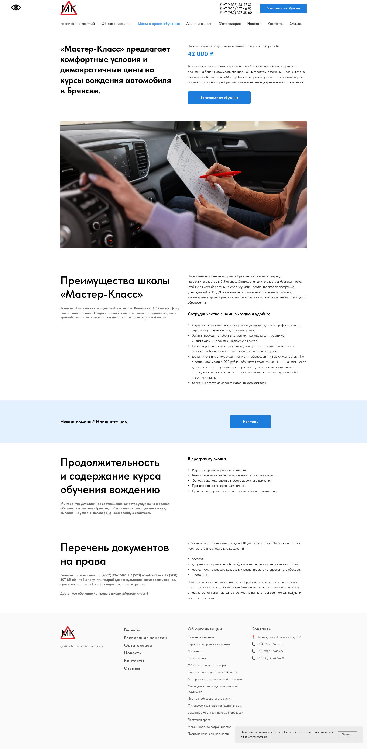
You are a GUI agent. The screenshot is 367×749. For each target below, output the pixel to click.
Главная (132, 630)
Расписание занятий (77, 23)
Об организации (116, 23)
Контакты (275, 23)
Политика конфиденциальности (208, 734)
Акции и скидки (199, 23)
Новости (254, 23)
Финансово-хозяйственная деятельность (215, 705)
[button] (283, 8)
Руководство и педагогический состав (213, 672)
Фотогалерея (230, 23)
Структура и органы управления (209, 644)
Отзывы (296, 23)
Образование (197, 658)
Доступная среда (199, 720)
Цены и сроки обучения (159, 23)
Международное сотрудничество (209, 727)
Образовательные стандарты (207, 665)
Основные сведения (201, 637)
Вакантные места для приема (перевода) (215, 712)
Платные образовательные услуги (210, 698)
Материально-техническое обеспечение (215, 679)
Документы (195, 651)
